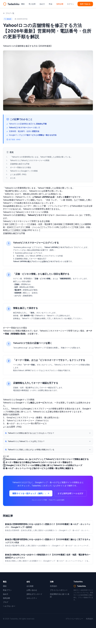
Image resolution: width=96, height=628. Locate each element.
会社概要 (30, 586)
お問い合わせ (31, 590)
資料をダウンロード (34, 594)
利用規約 (53, 586)
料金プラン (7, 590)
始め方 (42, 4)
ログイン (70, 4)
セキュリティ (31, 598)
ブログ (5, 602)
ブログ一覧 (10, 13)
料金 (50, 4)
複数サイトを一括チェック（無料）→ (29, 493)
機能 (23, 4)
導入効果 (32, 4)
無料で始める (85, 4)
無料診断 (59, 4)
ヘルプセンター (9, 606)
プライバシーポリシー (59, 590)
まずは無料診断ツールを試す (71, 493)
